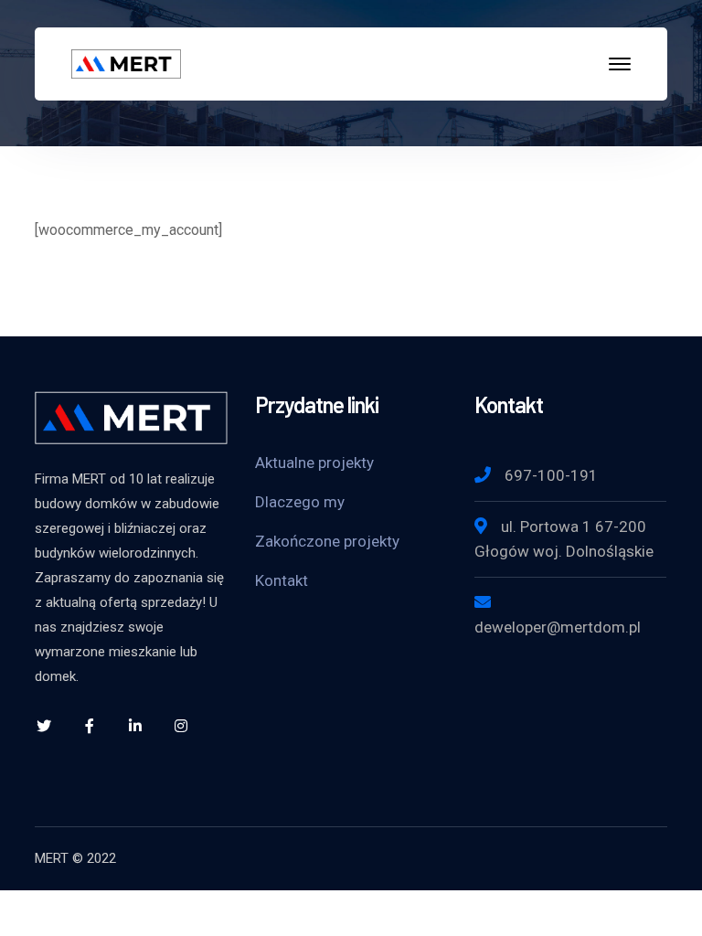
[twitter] (44, 726)
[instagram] (181, 726)
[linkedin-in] (135, 726)
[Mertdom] (126, 62)
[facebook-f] (89, 726)
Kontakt (281, 580)
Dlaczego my (300, 502)
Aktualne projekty (314, 462)
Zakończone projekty (327, 541)
